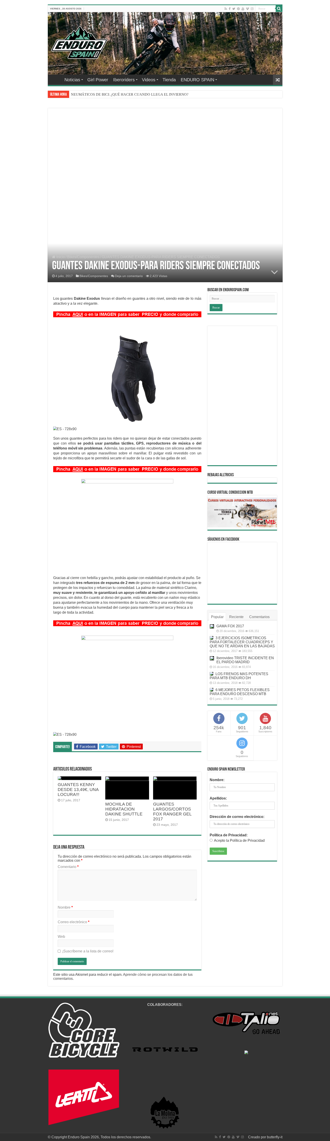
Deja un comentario (129, 276)
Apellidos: (218, 798)
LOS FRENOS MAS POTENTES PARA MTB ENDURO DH (239, 676)
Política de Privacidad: (229, 835)
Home (56, 79)
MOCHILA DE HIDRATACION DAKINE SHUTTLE (124, 809)
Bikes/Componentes (83, 257)
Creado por (257, 1137)
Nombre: (217, 780)
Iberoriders (124, 79)
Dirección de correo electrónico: (237, 817)
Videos (148, 79)
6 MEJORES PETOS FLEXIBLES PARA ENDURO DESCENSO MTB (240, 692)
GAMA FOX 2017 (230, 626)
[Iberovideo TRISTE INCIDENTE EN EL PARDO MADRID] (212, 658)
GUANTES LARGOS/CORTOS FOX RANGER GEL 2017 (172, 811)
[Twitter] (234, 8)
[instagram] (252, 8)
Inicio (60, 257)
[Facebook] (229, 8)
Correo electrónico (73, 922)
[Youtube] (243, 8)
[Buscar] (279, 8)
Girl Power (97, 79)
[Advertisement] (165, 147)
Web (61, 936)
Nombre (65, 907)
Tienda (169, 79)
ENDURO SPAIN (197, 79)
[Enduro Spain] (79, 41)
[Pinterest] (238, 8)
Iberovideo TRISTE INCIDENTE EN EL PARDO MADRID (245, 660)
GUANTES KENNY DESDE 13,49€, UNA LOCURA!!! (78, 789)
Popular (217, 617)
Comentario (68, 867)
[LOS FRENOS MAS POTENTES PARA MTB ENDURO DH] (211, 674)
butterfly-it (274, 1137)
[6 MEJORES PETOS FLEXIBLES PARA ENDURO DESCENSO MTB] (211, 690)
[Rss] (225, 8)
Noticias (72, 79)
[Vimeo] (247, 8)
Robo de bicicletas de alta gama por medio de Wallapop (110, 94)
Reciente (236, 617)
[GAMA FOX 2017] (212, 626)
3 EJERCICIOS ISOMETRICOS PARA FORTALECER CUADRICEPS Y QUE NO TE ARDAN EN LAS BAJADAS (242, 642)
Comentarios (259, 617)
